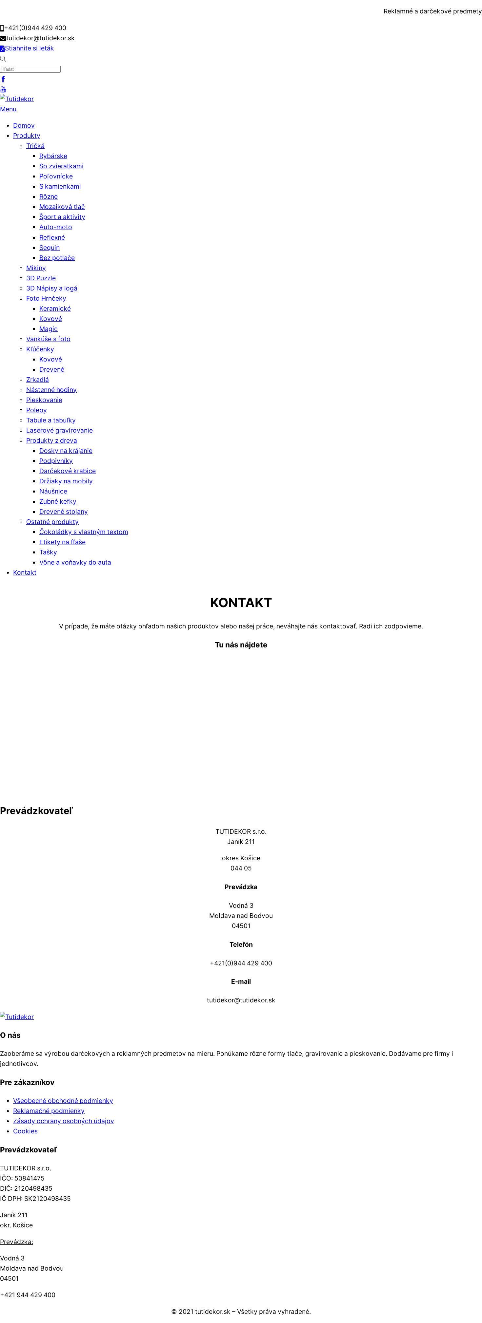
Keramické (55, 308)
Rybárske (53, 156)
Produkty (26, 136)
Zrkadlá (37, 379)
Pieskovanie (44, 400)
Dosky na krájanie (65, 451)
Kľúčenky (40, 349)
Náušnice (53, 491)
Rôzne (48, 196)
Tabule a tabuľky (51, 420)
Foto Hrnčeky (46, 298)
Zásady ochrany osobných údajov (63, 1121)
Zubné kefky (57, 501)
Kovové (50, 319)
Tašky (48, 552)
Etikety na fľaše (62, 542)
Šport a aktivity (62, 217)
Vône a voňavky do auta (75, 562)
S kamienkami (60, 186)
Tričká (35, 146)
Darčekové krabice (67, 471)
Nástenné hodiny (51, 390)
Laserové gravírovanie (59, 430)
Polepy (36, 410)
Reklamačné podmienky (49, 1111)
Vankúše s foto (48, 339)
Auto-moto (55, 227)
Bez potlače (57, 258)
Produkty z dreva (51, 440)
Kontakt (24, 572)
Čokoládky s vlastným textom (83, 532)
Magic (48, 329)
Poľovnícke (56, 176)
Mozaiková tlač (62, 207)
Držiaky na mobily (66, 481)
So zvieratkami (61, 166)
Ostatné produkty (52, 522)
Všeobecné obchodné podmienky (63, 1101)
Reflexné (52, 237)
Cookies (25, 1131)
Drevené (51, 369)
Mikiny (36, 268)
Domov (24, 125)
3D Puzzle (41, 278)
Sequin (49, 248)
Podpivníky (56, 461)
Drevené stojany (63, 511)
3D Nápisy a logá (51, 288)
